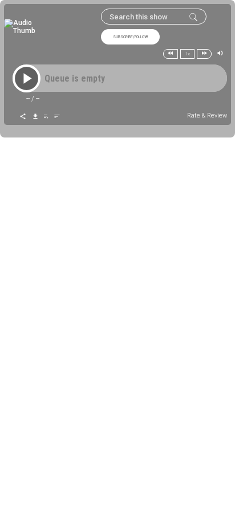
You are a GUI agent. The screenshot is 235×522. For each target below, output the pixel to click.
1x (187, 53)
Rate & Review (207, 115)
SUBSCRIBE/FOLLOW (130, 37)
